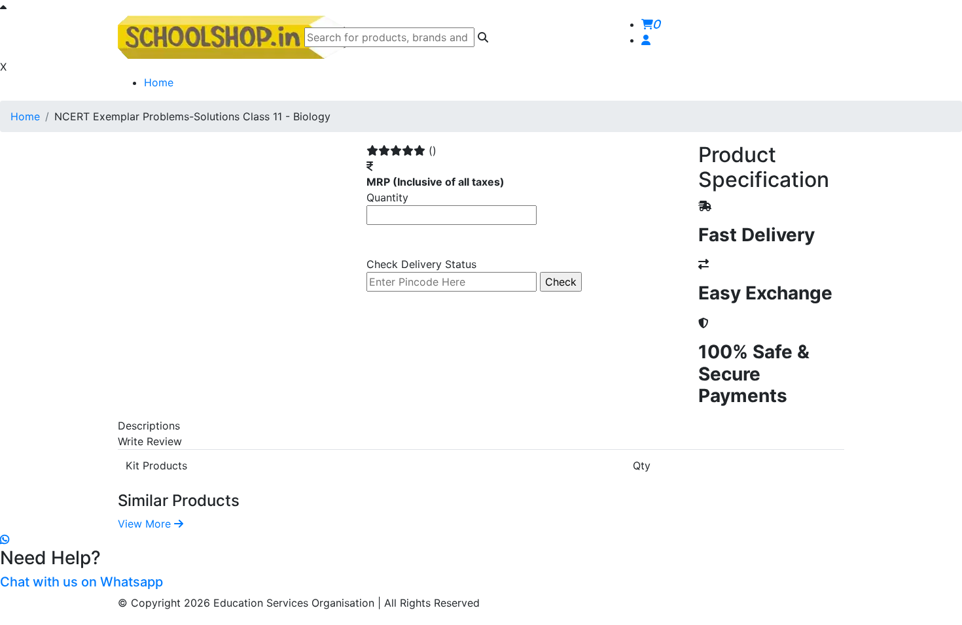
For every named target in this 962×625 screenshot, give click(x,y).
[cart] (645, 39)
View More (146, 523)
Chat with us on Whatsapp (81, 582)
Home (158, 82)
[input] (389, 37)
